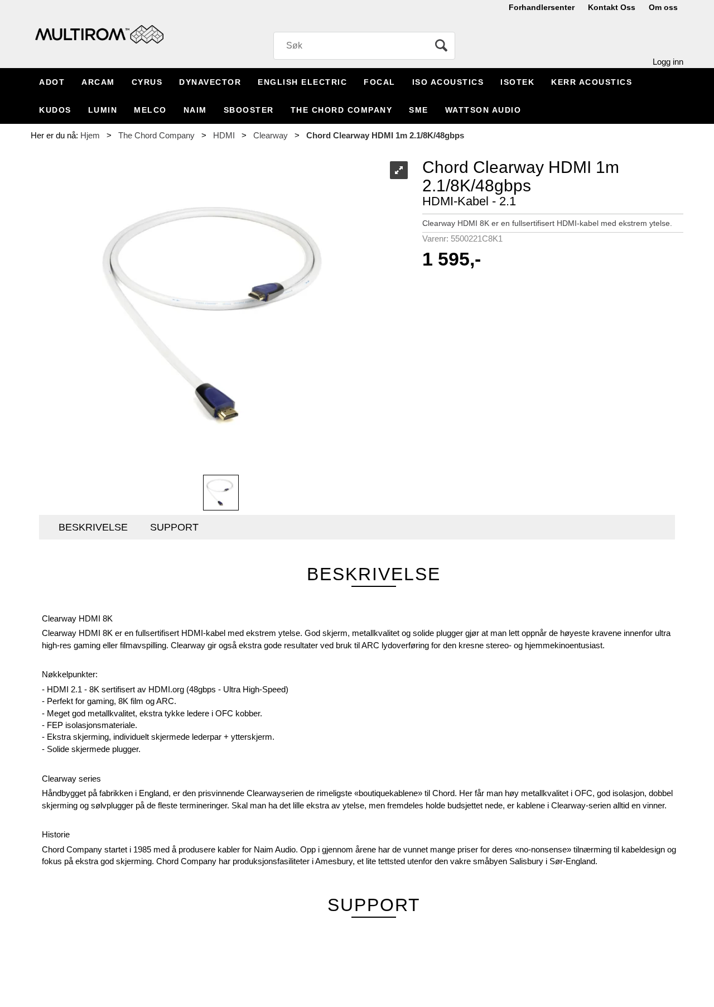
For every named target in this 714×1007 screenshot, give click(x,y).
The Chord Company (342, 109)
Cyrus (147, 82)
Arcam (98, 82)
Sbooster (249, 109)
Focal (379, 82)
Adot (52, 82)
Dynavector (210, 82)
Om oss (663, 7)
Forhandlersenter (542, 7)
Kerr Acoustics (591, 82)
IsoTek (517, 82)
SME (418, 109)
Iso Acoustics (448, 82)
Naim (195, 109)
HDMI (224, 135)
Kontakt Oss (611, 7)
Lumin (103, 109)
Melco (150, 109)
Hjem (90, 135)
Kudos (55, 109)
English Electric (302, 82)
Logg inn (668, 61)
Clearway (270, 135)
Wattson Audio (483, 109)
